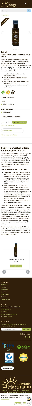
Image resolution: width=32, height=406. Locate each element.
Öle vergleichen (8, 130)
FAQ (10, 390)
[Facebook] (30, 337)
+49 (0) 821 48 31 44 (7, 317)
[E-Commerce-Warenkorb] (25, 3)
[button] (2, 32)
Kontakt (4, 390)
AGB (5, 392)
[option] (16, 255)
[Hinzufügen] (10, 122)
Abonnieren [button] (26, 329)
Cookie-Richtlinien (5, 399)
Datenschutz (25, 390)
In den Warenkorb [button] (20, 122)
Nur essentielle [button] (18, 403)
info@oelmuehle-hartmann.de (9, 314)
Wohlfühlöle (6, 15)
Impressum (16, 390)
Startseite (4, 284)
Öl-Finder (3, 297)
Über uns (3, 292)
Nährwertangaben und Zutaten (9, 135)
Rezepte (3, 287)
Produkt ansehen (16, 266)
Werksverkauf (5, 294)
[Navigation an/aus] (29, 3)
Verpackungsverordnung (24, 392)
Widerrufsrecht (13, 392)
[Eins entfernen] (3, 122)
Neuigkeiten (4, 289)
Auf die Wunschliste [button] (8, 125)
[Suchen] (29, 10)
